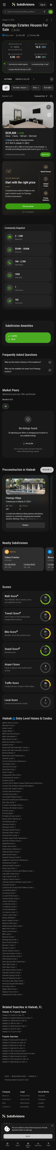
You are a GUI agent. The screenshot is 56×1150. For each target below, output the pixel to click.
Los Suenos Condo (10, 912)
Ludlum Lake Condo (10, 915)
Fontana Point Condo (10, 835)
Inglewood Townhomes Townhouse (15, 860)
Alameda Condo (8, 725)
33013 (12, 20)
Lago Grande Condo (10, 876)
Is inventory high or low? (40, 64)
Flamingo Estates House (11, 830)
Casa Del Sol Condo (10, 767)
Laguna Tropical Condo (11, 879)
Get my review (28, 206)
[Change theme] (51, 4)
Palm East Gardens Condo (12, 956)
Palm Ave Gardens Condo (12, 953)
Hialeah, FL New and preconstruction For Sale (18, 1054)
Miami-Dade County (19, 1076)
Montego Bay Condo (10, 940)
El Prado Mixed (8, 813)
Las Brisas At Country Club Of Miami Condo (18, 888)
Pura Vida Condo (9, 986)
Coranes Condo (8, 780)
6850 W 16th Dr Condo (10, 723)
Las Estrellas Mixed (9, 890)
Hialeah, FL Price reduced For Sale (15, 1059)
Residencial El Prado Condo (12, 995)
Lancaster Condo (9, 885)
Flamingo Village (13, 498)
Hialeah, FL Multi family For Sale (14, 1026)
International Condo (10, 863)
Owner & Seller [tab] (22, 79)
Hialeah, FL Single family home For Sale (17, 1018)
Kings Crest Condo (9, 868)
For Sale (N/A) (10, 564)
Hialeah (5, 20)
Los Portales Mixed (9, 909)
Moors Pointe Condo (10, 942)
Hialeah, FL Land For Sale (11, 1029)
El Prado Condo (8, 811)
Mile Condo (7, 934)
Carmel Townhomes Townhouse (14, 761)
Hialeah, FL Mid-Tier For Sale (13, 1045)
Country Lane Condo (10, 794)
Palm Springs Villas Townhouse (14, 962)
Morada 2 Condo (8, 948)
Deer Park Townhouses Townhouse (15, 800)
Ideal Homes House (9, 855)
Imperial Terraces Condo (11, 857)
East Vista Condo (9, 802)
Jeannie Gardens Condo (11, 866)
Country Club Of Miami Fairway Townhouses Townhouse (22, 783)
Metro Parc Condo (9, 929)
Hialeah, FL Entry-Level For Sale (14, 1040)
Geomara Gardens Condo (12, 841)
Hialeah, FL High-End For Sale (13, 1048)
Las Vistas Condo (9, 893)
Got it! (28, 1136)
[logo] (23, 4)
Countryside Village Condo (12, 797)
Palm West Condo (9, 967)
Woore (51, 557)
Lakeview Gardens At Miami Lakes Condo (17, 882)
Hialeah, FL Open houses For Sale (14, 1056)
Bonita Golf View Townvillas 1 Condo (15, 747)
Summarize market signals (18, 64)
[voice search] (44, 11)
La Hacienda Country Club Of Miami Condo (18, 871)
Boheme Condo (8, 745)
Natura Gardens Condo (11, 951)
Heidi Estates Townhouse (11, 849)
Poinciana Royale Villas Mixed (13, 984)
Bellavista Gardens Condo (12, 742)
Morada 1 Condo (8, 945)
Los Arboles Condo (9, 904)
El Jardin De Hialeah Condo (12, 805)
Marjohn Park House (10, 923)
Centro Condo (8, 772)
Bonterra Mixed (8, 753)
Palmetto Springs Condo (11, 975)
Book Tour (45, 155)
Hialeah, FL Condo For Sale (13, 1015)
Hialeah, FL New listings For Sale (14, 1062)
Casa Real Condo (9, 769)
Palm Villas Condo (9, 964)
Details (25, 525)
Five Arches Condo (9, 822)
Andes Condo (7, 728)
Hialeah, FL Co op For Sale (12, 1032)
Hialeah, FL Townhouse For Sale (14, 1021)
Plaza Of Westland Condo (12, 978)
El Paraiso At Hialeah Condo (12, 808)
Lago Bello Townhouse (11, 874)
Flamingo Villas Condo (11, 833)
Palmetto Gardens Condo (11, 973)
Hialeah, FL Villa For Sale (12, 1023)
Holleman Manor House (11, 852)
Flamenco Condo (9, 824)
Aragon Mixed (8, 731)
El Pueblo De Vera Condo (11, 816)
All (6, 406)
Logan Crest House (9, 901)
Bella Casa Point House (11, 734)
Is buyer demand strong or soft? (20, 69)
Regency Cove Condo (10, 992)
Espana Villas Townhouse (12, 819)
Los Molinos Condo (9, 907)
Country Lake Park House (11, 791)
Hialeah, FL (32, 1076)
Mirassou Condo (8, 937)
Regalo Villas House (10, 989)
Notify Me (29, 443)
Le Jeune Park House (10, 896)
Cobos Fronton (12, 557)
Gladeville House (8, 844)
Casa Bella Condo (9, 764)
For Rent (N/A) (29, 564)
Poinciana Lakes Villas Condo (13, 981)
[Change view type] (51, 96)
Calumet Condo (8, 758)
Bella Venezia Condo (10, 739)
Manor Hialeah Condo (10, 920)
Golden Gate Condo (9, 846)
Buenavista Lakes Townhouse (13, 756)
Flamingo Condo (8, 827)
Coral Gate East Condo (11, 778)
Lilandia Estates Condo (11, 899)
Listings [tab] (8, 79)
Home (7, 1076)
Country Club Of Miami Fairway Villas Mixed (18, 786)
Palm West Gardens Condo (12, 970)
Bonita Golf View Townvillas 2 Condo (15, 750)
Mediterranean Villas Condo (12, 926)
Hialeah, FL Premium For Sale (14, 1043)
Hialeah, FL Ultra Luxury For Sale (14, 1051)
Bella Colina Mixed (9, 736)
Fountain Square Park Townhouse (14, 838)
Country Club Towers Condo (12, 789)
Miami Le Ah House (9, 931)
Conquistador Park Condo (12, 775)
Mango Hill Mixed (9, 918)
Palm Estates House (10, 959)
